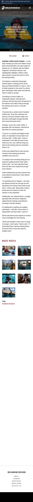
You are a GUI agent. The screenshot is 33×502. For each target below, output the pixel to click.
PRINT (27, 56)
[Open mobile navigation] (30, 8)
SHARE (14, 56)
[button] (8, 3)
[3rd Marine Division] (11, 8)
